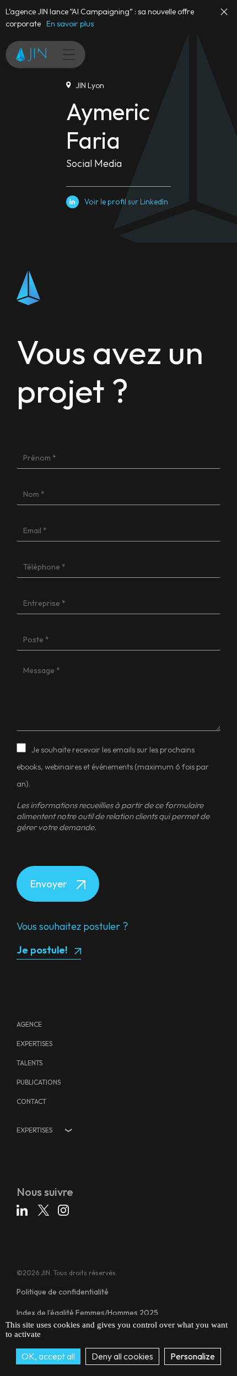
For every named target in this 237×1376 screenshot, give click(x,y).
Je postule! (42, 950)
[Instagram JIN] (63, 1212)
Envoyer (49, 883)
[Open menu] (63, 54)
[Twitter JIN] (44, 1212)
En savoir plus (70, 24)
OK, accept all (48, 1356)
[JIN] (31, 54)
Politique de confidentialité (63, 1292)
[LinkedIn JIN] (24, 1212)
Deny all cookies (122, 1356)
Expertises (34, 1043)
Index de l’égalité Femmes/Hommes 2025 (87, 1313)
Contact (31, 1101)
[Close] (225, 17)
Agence (29, 1024)
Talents (29, 1063)
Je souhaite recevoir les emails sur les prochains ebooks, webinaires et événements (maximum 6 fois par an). (113, 767)
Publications (39, 1082)
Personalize (192, 1356)
